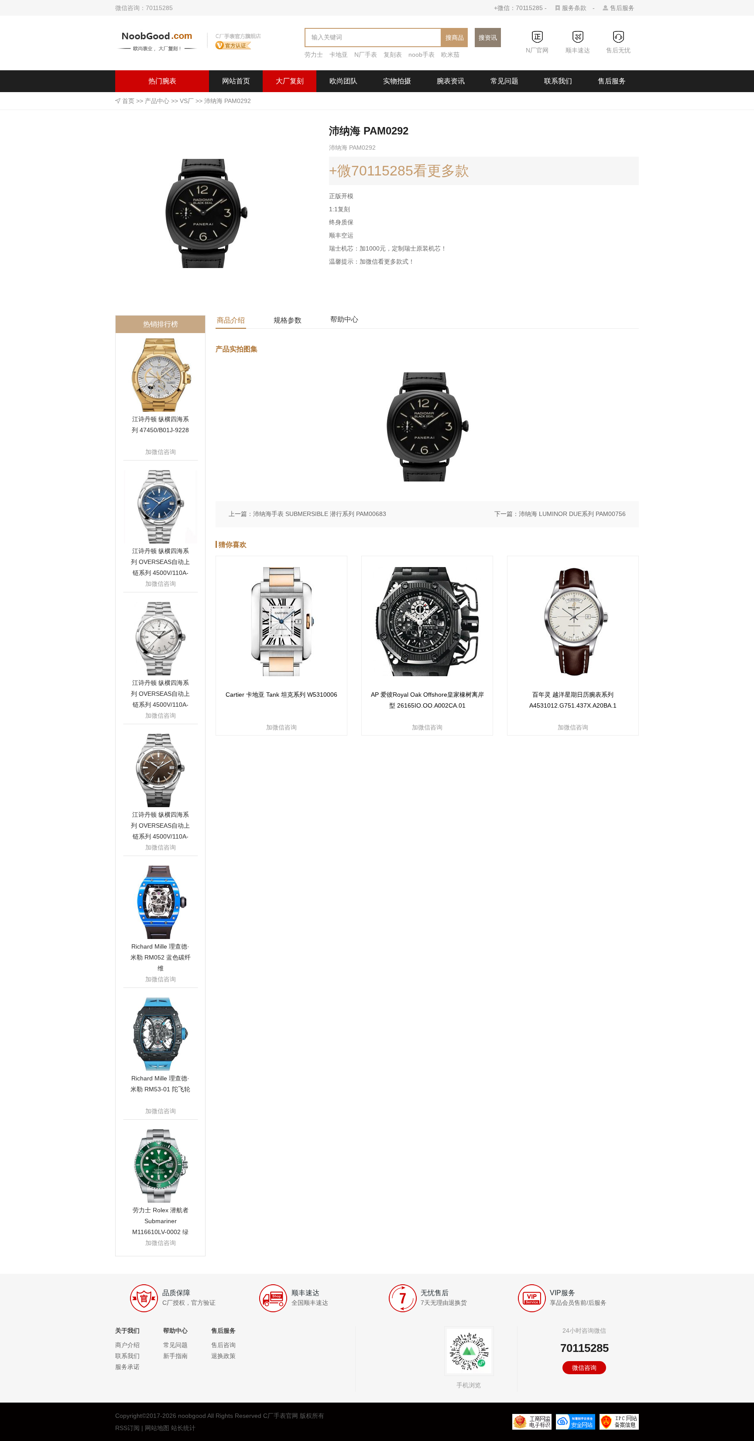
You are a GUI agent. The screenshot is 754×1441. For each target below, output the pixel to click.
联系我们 (558, 81)
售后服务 (622, 7)
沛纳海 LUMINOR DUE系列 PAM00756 (572, 513)
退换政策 (223, 1355)
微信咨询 (584, 1367)
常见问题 (504, 81)
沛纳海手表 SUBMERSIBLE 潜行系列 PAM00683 (319, 513)
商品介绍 (231, 320)
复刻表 (393, 54)
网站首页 (236, 81)
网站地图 (157, 1427)
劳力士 (314, 54)
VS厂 (187, 100)
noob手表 (421, 54)
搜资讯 (488, 37)
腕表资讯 (451, 81)
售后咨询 (223, 1344)
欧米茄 (450, 54)
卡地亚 (338, 54)
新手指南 (175, 1355)
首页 (128, 100)
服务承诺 (127, 1366)
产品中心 (157, 100)
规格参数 (288, 320)
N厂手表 (365, 54)
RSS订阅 (127, 1427)
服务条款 (574, 7)
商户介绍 (127, 1344)
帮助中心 (344, 319)
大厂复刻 (290, 81)
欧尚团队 (343, 81)
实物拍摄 (397, 81)
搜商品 (455, 37)
